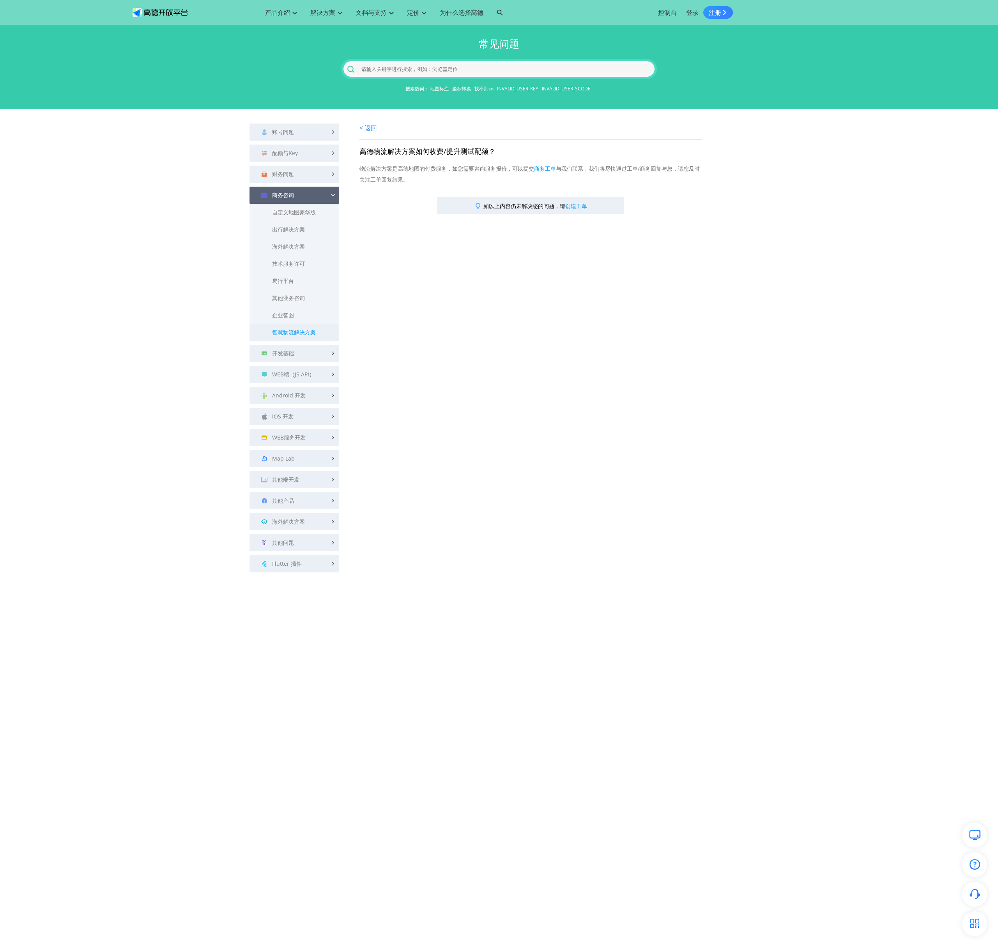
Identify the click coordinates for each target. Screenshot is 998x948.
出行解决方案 (288, 229)
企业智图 (283, 315)
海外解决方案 (288, 246)
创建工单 (576, 206)
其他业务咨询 (288, 298)
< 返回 (368, 128)
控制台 (667, 12)
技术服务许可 (288, 263)
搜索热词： (417, 88)
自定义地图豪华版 (294, 212)
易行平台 (283, 280)
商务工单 (545, 168)
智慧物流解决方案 (294, 332)
